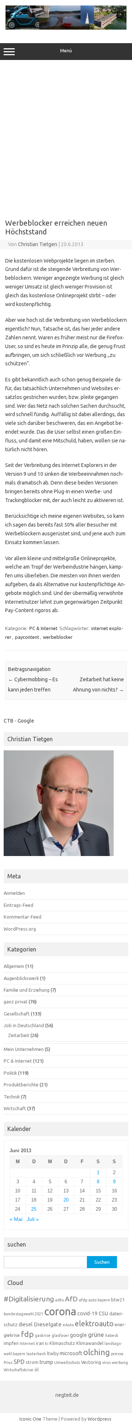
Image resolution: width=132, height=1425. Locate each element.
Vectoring (91, 1362)
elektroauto (94, 1324)
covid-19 (87, 1313)
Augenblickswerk (21, 978)
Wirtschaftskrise (18, 1370)
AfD (71, 1299)
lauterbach (36, 1354)
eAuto (68, 1325)
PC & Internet (43, 628)
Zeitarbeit (18, 1035)
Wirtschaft (15, 1108)
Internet (27, 1343)
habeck (111, 1335)
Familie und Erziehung (27, 989)
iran (40, 1343)
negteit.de (67, 1395)
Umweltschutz (67, 1362)
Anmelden (14, 893)
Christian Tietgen (37, 244)
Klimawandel (89, 1343)
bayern (104, 1300)
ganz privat (15, 1001)
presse (117, 1354)
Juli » (33, 1219)
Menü (66, 50)
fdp (27, 1334)
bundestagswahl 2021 (23, 1314)
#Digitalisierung (29, 1299)
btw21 (118, 1299)
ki (46, 1343)
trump (46, 1362)
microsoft (71, 1353)
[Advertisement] (66, 137)
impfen (11, 1343)
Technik (12, 1096)
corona (60, 1311)
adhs (59, 1300)
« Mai (16, 1219)
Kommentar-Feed (22, 916)
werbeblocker (58, 637)
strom (32, 1362)
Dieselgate (48, 1324)
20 (66, 1200)
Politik (10, 1072)
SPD (19, 1361)
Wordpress (99, 1418)
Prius (8, 1362)
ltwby (53, 1353)
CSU (103, 1313)
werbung (120, 1362)
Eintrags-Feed (18, 905)
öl (36, 1369)
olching (96, 1352)
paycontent (27, 637)
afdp (83, 1300)
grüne (96, 1334)
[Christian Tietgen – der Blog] (66, 28)
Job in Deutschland (24, 1025)
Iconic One (30, 1418)
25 (33, 1209)
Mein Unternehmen (24, 1049)
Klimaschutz (62, 1343)
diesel (26, 1324)
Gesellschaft (17, 1013)
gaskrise (43, 1335)
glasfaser (60, 1335)
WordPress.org (20, 928)
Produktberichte (21, 1084)
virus (106, 1362)
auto (92, 1300)
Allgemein (14, 966)
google (78, 1335)
